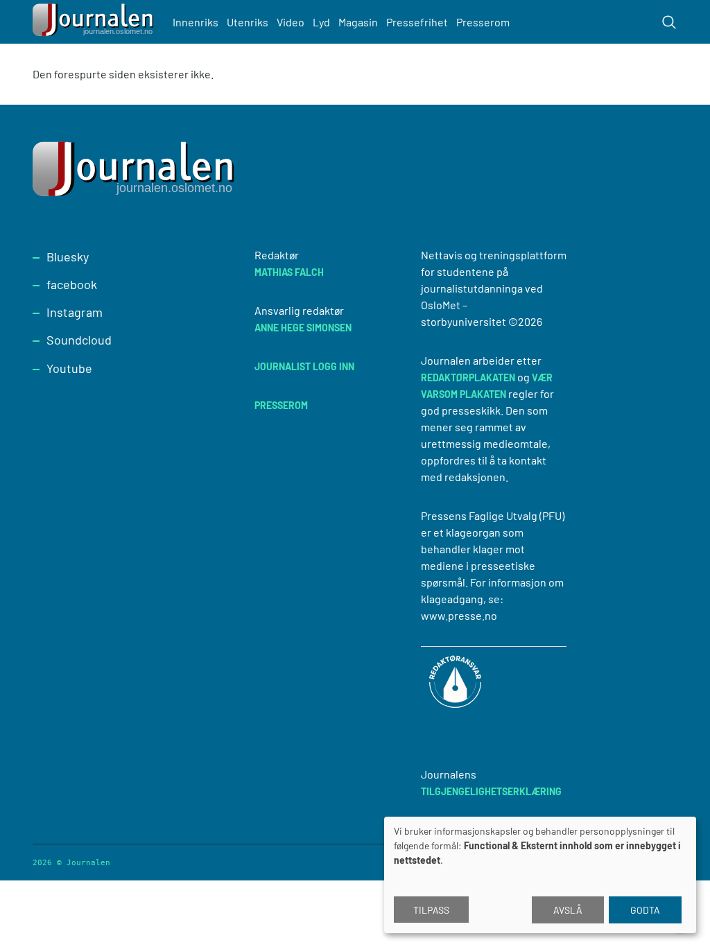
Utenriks (247, 21)
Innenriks (195, 21)
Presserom (483, 21)
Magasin (358, 21)
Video (290, 21)
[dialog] (540, 875)
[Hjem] (95, 21)
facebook (71, 284)
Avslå (567, 910)
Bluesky (67, 256)
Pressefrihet (417, 21)
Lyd (321, 21)
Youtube (69, 368)
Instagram (74, 312)
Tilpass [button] (431, 910)
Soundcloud (79, 339)
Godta (645, 910)
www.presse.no (459, 615)
